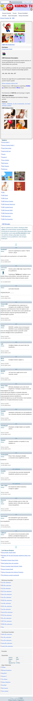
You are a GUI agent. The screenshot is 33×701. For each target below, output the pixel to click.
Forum (14, 13)
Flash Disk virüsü (6, 148)
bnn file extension (6, 637)
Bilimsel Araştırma (6, 670)
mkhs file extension (7, 634)
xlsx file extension (6, 597)
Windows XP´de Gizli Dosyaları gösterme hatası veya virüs (15, 556)
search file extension (7, 646)
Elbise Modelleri (6, 682)
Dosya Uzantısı (4, 18)
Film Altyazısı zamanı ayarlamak (10, 575)
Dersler (4, 15)
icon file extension (6, 640)
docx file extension (7, 594)
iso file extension (6, 609)
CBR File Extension (7, 219)
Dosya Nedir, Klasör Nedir (8, 552)
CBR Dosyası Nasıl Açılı (8, 204)
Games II (4, 157)
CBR (13, 18)
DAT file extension (7, 591)
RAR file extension (7, 600)
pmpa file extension (7, 643)
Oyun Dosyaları (12, 15)
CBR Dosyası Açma (7, 213)
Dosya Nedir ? (6, 142)
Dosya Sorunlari (23, 15)
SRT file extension (7, 621)
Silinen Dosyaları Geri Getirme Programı (12, 572)
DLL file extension (6, 618)
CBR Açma (5, 198)
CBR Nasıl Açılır (6, 216)
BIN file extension (6, 585)
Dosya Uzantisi (6, 13)
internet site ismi (6, 151)
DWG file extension (7, 624)
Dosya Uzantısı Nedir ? (8, 145)
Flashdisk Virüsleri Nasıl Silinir (9, 560)
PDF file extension (7, 615)
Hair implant (5, 691)
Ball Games (5, 163)
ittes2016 (4, 673)
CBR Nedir (5, 195)
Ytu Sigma (4, 679)
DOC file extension (7, 606)
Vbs (3, 627)
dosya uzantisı (14, 698)
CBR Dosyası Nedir (7, 210)
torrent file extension (7, 612)
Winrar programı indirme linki (10, 83)
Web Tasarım (5, 166)
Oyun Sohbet (5, 160)
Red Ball (4, 685)
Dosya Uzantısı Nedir (7, 569)
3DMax (4, 667)
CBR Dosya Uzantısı (7, 201)
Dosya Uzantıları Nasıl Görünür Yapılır (11, 566)
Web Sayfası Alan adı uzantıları (9, 563)
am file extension (6, 582)
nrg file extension (6, 603)
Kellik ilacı (4, 169)
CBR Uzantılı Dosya (7, 207)
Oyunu (3, 154)
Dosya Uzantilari (23, 13)
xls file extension (6, 588)
